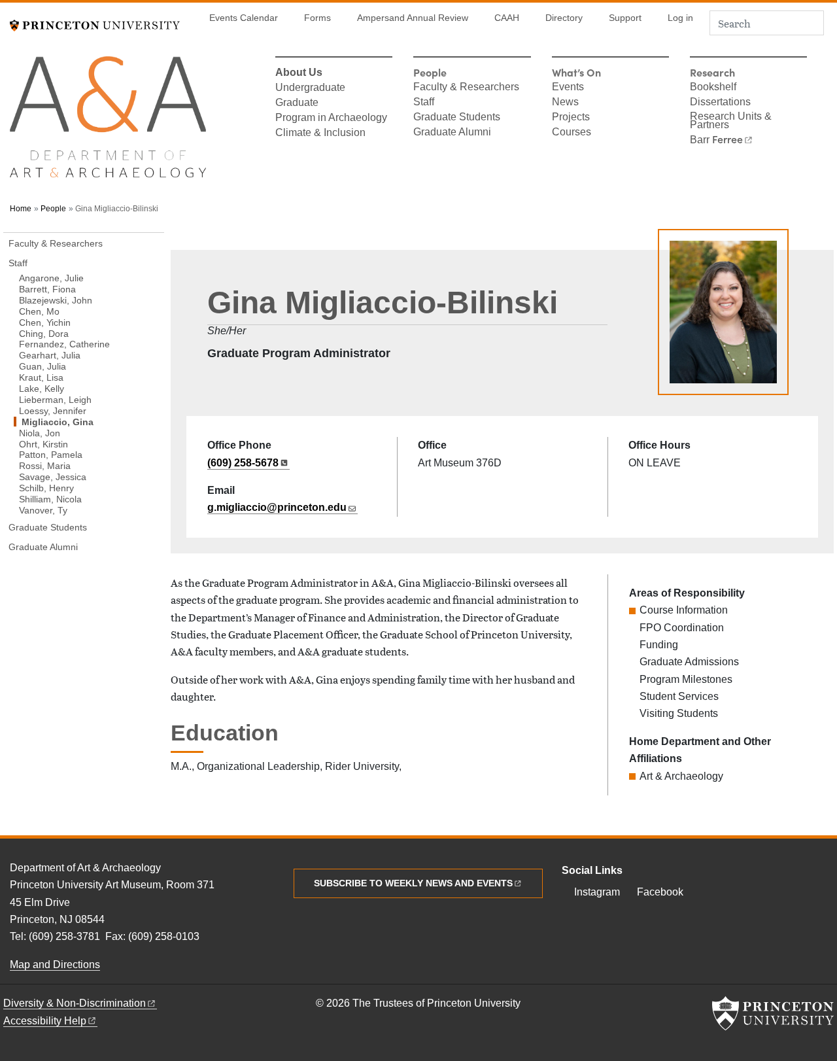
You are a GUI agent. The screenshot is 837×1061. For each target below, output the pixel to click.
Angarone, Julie (51, 278)
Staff (423, 102)
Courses (571, 132)
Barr (716, 140)
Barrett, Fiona (47, 289)
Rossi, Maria (45, 465)
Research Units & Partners (731, 121)
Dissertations (720, 102)
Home (20, 208)
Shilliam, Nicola (50, 499)
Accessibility (44, 1020)
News (565, 102)
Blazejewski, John (55, 300)
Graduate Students (456, 117)
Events (568, 87)
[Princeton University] (95, 23)
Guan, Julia (42, 366)
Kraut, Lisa (41, 377)
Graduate (296, 103)
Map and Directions (55, 964)
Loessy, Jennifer (52, 410)
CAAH (506, 18)
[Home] (108, 122)
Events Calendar (243, 18)
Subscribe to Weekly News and (413, 883)
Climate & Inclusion (320, 133)
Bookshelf (713, 87)
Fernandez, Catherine (64, 344)
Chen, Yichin (45, 321)
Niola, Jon (39, 432)
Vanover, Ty (43, 510)
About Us (298, 73)
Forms (317, 18)
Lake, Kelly (41, 388)
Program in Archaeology (331, 118)
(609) (243, 462)
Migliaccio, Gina (89, 421)
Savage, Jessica (52, 476)
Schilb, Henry (46, 488)
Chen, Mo (39, 311)
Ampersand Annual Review (412, 18)
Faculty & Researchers (466, 87)
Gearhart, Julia (49, 355)
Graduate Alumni (452, 132)
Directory (564, 18)
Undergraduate (310, 88)
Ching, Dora (44, 333)
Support (625, 18)
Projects (571, 117)
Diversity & (74, 1003)
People (53, 208)
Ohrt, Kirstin (43, 443)
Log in (680, 18)
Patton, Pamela (50, 454)
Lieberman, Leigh (55, 399)
